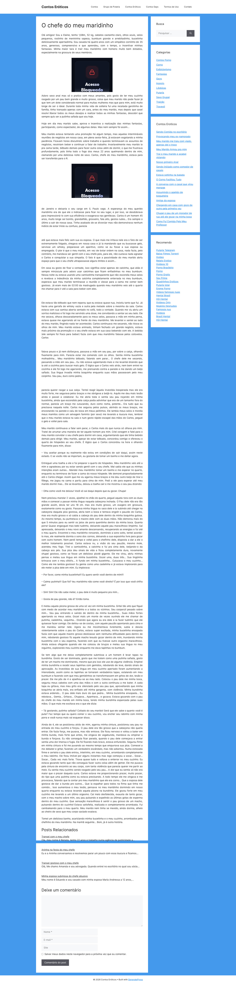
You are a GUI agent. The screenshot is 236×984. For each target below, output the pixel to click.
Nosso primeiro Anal (167, 162)
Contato (188, 6)
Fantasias (161, 74)
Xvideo (160, 257)
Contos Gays (152, 6)
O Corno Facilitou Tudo (168, 179)
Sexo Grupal (163, 97)
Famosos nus (163, 309)
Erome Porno (163, 288)
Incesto (160, 83)
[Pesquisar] (190, 33)
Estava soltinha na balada (170, 175)
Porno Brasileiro (164, 267)
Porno (159, 271)
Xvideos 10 (162, 264)
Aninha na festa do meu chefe (58, 849)
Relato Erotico (163, 260)
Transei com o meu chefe (55, 836)
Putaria (160, 92)
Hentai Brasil (163, 295)
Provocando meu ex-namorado (173, 136)
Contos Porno (163, 60)
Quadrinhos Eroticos (167, 281)
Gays (159, 78)
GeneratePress (135, 979)
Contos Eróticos (55, 7)
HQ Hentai (162, 299)
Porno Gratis (163, 274)
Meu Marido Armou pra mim (171, 149)
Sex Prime (161, 278)
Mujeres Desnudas (166, 306)
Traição (160, 102)
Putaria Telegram (165, 250)
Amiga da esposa (165, 200)
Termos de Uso (171, 6)
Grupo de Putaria (111, 6)
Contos (94, 6)
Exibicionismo (163, 69)
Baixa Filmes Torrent (167, 253)
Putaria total (163, 285)
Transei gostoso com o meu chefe (60, 863)
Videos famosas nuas (168, 292)
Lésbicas (161, 88)
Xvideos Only (163, 302)
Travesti (160, 106)
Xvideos (160, 313)
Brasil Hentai (163, 316)
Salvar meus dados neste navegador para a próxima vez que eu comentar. (85, 954)
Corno (159, 64)
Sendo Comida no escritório (171, 132)
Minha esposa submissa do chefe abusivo (65, 876)
